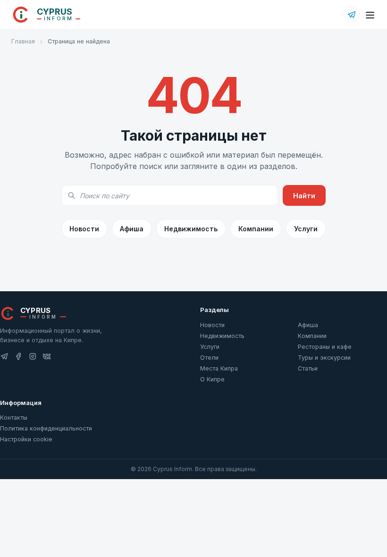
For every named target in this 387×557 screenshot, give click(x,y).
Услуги (306, 229)
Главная (23, 41)
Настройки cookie (26, 439)
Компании (255, 229)
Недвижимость (191, 229)
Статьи (308, 368)
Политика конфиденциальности (46, 428)
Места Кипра (219, 368)
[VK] (46, 356)
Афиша (131, 229)
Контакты (13, 417)
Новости (84, 229)
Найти (304, 196)
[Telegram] (352, 15)
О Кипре (212, 379)
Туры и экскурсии (324, 357)
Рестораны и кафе (325, 346)
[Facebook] (18, 356)
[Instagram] (32, 356)
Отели (209, 357)
